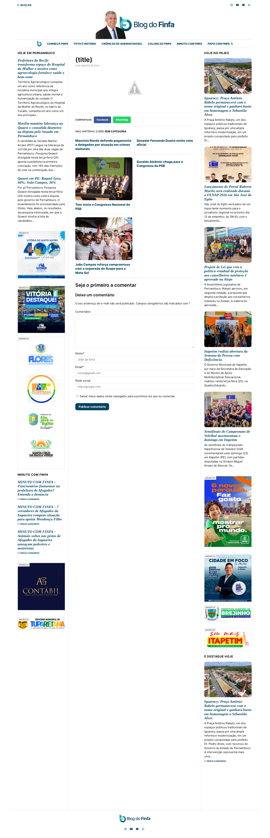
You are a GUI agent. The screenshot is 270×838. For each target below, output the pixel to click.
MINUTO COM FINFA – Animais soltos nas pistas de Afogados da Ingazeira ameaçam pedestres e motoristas (39, 540)
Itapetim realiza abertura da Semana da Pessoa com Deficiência (225, 355)
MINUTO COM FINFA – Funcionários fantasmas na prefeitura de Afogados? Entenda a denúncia (39, 488)
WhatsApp (122, 119)
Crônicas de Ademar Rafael (122, 43)
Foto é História (85, 43)
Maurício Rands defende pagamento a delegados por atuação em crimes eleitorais (103, 145)
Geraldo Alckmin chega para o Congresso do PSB (160, 164)
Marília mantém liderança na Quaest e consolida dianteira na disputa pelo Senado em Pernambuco (40, 129)
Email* (79, 367)
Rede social (82, 380)
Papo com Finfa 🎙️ (220, 43)
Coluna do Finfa (159, 43)
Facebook (102, 119)
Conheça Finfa (57, 43)
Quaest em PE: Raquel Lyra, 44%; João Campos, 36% (39, 180)
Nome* (79, 353)
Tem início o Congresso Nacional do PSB (102, 206)
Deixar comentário (29, 499)
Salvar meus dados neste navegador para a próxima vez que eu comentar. (127, 396)
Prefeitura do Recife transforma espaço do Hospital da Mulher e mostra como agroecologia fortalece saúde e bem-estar (41, 68)
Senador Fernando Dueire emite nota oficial (165, 142)
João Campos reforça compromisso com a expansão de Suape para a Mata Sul (102, 269)
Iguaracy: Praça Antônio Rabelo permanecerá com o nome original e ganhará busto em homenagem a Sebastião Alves (227, 106)
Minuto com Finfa (189, 43)
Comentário (83, 311)
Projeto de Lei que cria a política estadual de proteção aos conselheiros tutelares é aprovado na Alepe (226, 273)
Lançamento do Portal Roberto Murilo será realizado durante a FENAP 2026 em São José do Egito (227, 193)
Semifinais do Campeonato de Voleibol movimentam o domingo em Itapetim (227, 435)
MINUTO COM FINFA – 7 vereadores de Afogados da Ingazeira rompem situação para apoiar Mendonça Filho (40, 513)
